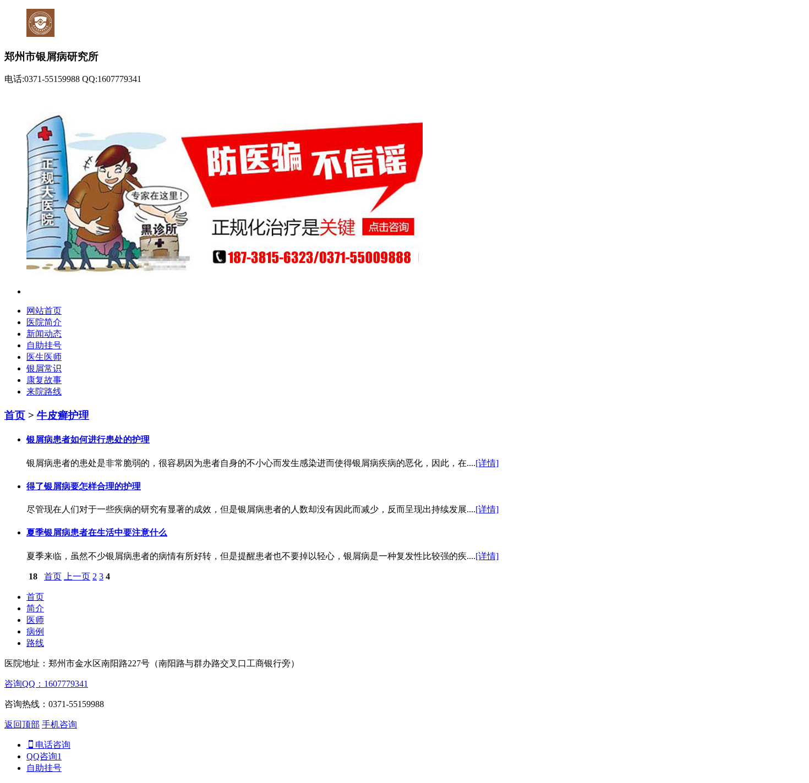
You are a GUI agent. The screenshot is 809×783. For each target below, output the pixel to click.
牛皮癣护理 (63, 415)
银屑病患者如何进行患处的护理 (88, 439)
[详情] (487, 463)
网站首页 (44, 310)
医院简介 (44, 322)
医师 (35, 620)
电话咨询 (52, 744)
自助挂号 (44, 345)
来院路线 (44, 391)
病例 (35, 631)
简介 (35, 608)
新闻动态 (44, 333)
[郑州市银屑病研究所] (224, 291)
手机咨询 (59, 724)
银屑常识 (44, 368)
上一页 (77, 576)
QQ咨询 (44, 756)
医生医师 (44, 357)
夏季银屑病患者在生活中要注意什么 (96, 532)
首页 (14, 415)
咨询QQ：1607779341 (46, 683)
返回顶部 (22, 724)
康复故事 (44, 380)
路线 (35, 643)
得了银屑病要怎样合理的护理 (83, 486)
